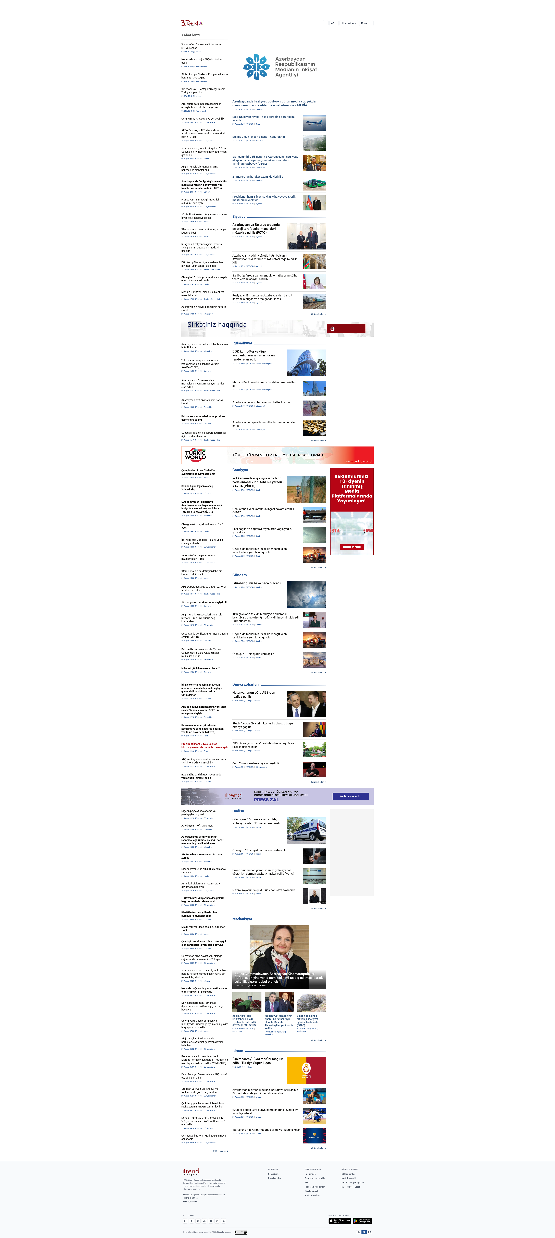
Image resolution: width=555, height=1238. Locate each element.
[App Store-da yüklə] (340, 1221)
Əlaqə (307, 1182)
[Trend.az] (192, 23)
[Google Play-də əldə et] (362, 1221)
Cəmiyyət (240, 470)
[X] (198, 1221)
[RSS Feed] (223, 1221)
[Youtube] (204, 1221)
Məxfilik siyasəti (349, 1178)
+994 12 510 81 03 (190, 1198)
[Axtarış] (326, 23)
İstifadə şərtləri (348, 1174)
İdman (237, 1051)
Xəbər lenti (190, 35)
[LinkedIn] (217, 1221)
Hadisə (238, 811)
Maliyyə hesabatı (312, 1195)
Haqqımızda (310, 1174)
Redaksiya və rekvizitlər (315, 1178)
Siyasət (238, 216)
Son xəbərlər (273, 1174)
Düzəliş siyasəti (311, 1191)
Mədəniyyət (242, 919)
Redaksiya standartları (315, 1187)
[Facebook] (191, 1221)
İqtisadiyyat (242, 343)
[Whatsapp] (185, 1221)
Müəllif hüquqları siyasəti (353, 1182)
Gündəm (239, 575)
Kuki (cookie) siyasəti (351, 1187)
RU (369, 1232)
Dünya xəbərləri (245, 684)
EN (359, 1232)
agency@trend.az (190, 1201)
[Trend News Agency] (191, 1172)
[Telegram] (210, 1221)
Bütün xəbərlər (317, 314)
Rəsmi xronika (274, 1178)
